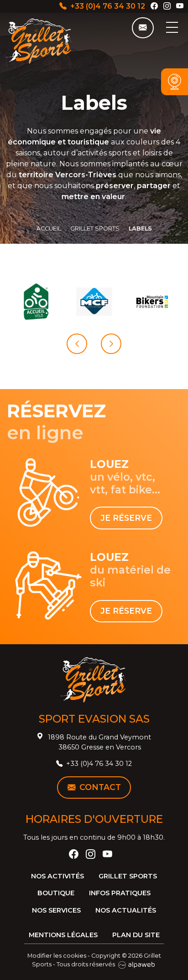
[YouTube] (179, 6)
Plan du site (136, 935)
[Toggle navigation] (171, 27)
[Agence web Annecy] (136, 964)
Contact (100, 787)
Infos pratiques (120, 893)
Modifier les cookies (56, 955)
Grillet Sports (128, 876)
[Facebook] (154, 6)
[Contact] (143, 27)
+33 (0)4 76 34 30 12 (107, 6)
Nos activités (57, 876)
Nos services (56, 910)
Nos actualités (125, 910)
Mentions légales (63, 935)
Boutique (55, 893)
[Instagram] (167, 6)
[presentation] (77, 344)
